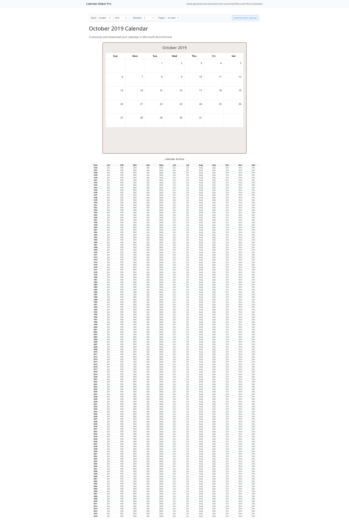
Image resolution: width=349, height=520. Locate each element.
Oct (227, 167)
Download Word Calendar (245, 17)
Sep (214, 167)
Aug (201, 167)
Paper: (162, 17)
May (161, 167)
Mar (135, 167)
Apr (148, 167)
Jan (108, 167)
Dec (253, 167)
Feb (122, 167)
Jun (174, 167)
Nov (240, 167)
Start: (94, 17)
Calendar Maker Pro (98, 4)
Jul (187, 167)
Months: (137, 17)
